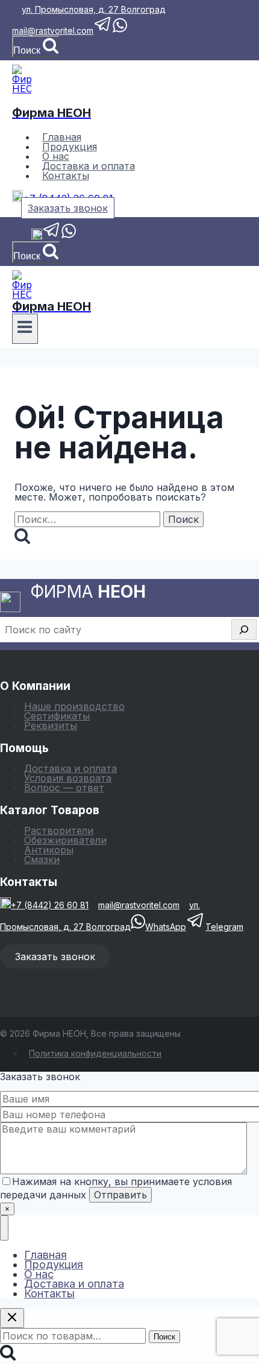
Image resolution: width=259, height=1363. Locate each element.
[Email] (26, 236)
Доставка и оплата (70, 768)
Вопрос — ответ (64, 788)
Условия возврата (67, 778)
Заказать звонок (68, 208)
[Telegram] (51, 236)
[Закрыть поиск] (12, 1318)
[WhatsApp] (68, 236)
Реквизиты (50, 725)
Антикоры (48, 850)
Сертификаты (57, 716)
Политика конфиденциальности (95, 1053)
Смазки (42, 859)
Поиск (164, 1336)
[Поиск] (244, 629)
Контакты (65, 175)
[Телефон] (36, 236)
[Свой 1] (17, 236)
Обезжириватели (65, 840)
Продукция (53, 1264)
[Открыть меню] (25, 329)
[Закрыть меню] (4, 1228)
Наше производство (74, 706)
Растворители (58, 830)
